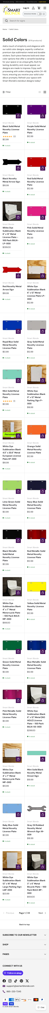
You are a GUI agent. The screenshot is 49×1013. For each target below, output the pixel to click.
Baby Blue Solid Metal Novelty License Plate (10, 828)
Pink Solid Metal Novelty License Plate (35, 230)
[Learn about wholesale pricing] (43, 14)
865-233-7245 (14, 991)
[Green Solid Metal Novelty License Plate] (12, 645)
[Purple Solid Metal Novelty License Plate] (36, 109)
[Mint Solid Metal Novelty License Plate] (12, 374)
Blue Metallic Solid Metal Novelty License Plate (36, 665)
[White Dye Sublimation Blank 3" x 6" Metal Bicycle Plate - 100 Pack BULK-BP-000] (36, 861)
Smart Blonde (14, 1007)
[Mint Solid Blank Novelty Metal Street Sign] (36, 753)
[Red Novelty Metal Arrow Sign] (12, 269)
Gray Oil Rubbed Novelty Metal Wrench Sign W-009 (35, 830)
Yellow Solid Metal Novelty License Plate (36, 606)
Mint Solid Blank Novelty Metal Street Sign (35, 772)
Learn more (42, 2)
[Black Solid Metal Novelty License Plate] (12, 109)
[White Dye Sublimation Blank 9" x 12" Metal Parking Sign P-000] (36, 374)
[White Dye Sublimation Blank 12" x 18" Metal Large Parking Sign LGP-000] (12, 861)
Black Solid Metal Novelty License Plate (11, 129)
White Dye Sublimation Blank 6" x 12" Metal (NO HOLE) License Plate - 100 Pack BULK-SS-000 (36, 719)
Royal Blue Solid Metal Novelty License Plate (10, 344)
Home (5, 29)
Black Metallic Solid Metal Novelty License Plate (11, 556)
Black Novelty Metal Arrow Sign (11, 180)
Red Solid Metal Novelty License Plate (35, 181)
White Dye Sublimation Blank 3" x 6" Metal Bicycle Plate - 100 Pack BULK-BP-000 (36, 885)
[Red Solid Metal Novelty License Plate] (36, 162)
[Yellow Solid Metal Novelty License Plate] (36, 586)
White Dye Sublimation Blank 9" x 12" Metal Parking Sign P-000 (36, 397)
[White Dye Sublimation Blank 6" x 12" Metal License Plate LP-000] (36, 269)
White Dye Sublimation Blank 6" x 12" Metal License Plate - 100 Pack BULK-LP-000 (12, 235)
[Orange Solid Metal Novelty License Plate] (36, 430)
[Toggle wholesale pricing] (39, 14)
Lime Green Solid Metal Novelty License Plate (11, 505)
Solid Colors (13, 29)
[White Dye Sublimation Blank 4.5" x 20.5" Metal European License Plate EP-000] (12, 430)
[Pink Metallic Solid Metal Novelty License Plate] (12, 694)
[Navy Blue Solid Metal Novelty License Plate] (36, 485)
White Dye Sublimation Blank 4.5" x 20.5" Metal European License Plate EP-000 (12, 452)
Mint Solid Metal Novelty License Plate (11, 394)
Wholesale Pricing (30, 13)
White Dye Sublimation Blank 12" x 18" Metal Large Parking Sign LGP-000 (12, 883)
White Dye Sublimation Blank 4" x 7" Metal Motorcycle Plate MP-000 (12, 776)
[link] (10, 913)
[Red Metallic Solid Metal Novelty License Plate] (36, 534)
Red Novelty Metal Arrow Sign (12, 288)
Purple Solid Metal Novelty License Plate (36, 129)
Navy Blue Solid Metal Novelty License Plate (35, 505)
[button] (39, 8)
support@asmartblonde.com (20, 986)
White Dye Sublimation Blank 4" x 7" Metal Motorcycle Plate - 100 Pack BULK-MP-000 (12, 611)
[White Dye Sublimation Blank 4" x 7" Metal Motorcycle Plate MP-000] (12, 753)
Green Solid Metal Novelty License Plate (12, 665)
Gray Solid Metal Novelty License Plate (35, 344)
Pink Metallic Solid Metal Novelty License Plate (12, 714)
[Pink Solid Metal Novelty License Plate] (36, 211)
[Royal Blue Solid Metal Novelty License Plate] (12, 325)
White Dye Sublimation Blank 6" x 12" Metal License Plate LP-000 (36, 292)
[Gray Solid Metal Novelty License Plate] (36, 325)
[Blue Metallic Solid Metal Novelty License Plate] (36, 645)
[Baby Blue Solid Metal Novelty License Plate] (12, 808)
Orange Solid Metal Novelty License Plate (34, 449)
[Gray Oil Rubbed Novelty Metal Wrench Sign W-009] (36, 808)
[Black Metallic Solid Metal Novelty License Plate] (12, 534)
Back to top (24, 924)
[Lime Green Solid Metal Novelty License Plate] (12, 485)
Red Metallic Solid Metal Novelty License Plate (36, 554)
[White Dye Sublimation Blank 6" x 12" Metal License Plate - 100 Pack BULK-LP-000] (12, 211)
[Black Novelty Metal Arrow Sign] (12, 162)
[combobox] (24, 21)
